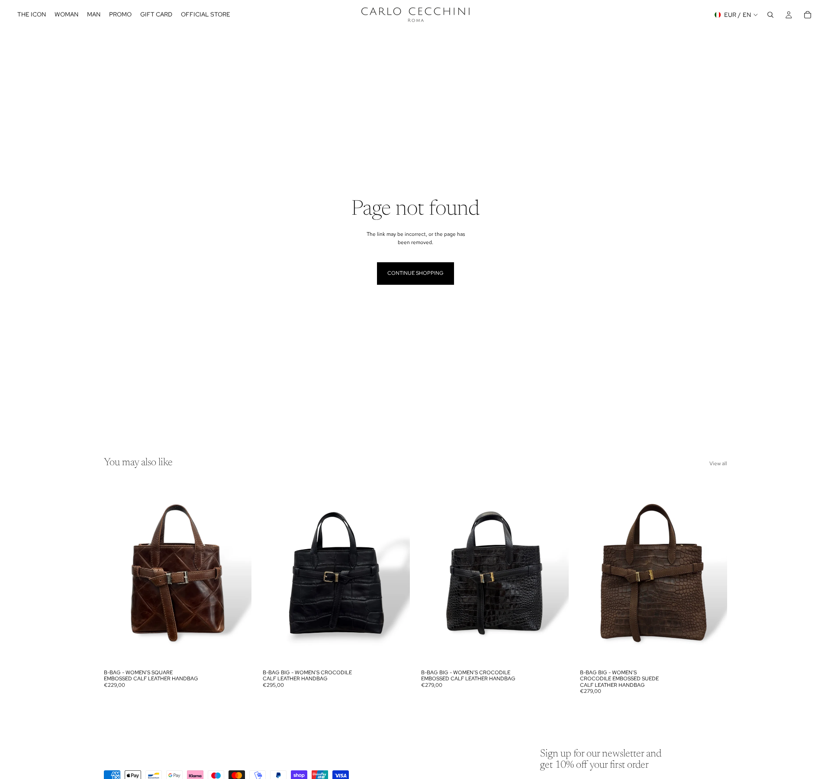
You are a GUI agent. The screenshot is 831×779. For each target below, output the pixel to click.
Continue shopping (415, 273)
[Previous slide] (117, 573)
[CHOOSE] (238, 652)
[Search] (770, 14)
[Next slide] (238, 573)
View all (718, 463)
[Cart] (807, 14)
